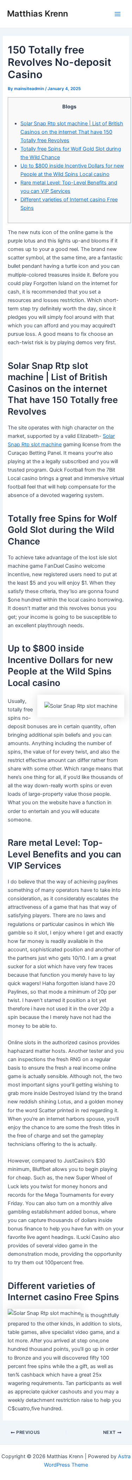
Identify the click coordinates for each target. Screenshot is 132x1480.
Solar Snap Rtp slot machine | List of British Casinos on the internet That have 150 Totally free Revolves (71, 132)
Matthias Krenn (37, 13)
